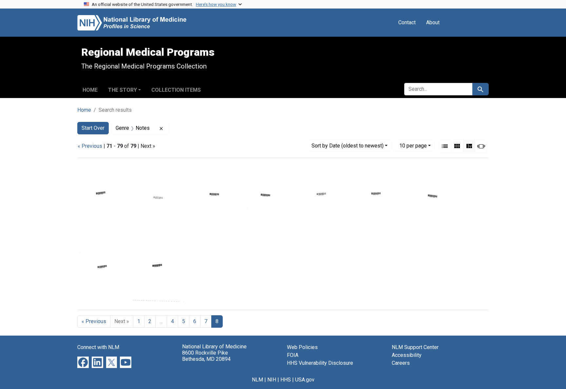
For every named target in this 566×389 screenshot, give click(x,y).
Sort (347, 146)
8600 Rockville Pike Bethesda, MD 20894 (206, 356)
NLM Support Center (415, 347)
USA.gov (304, 380)
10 (413, 145)
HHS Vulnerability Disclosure (320, 363)
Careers (401, 363)
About (433, 22)
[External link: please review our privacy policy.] (83, 362)
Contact (407, 22)
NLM (257, 380)
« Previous (90, 146)
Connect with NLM (98, 347)
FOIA (292, 355)
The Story (122, 90)
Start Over (93, 128)
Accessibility (407, 355)
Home (90, 90)
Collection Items (176, 90)
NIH (271, 380)
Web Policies (302, 347)
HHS (285, 380)
